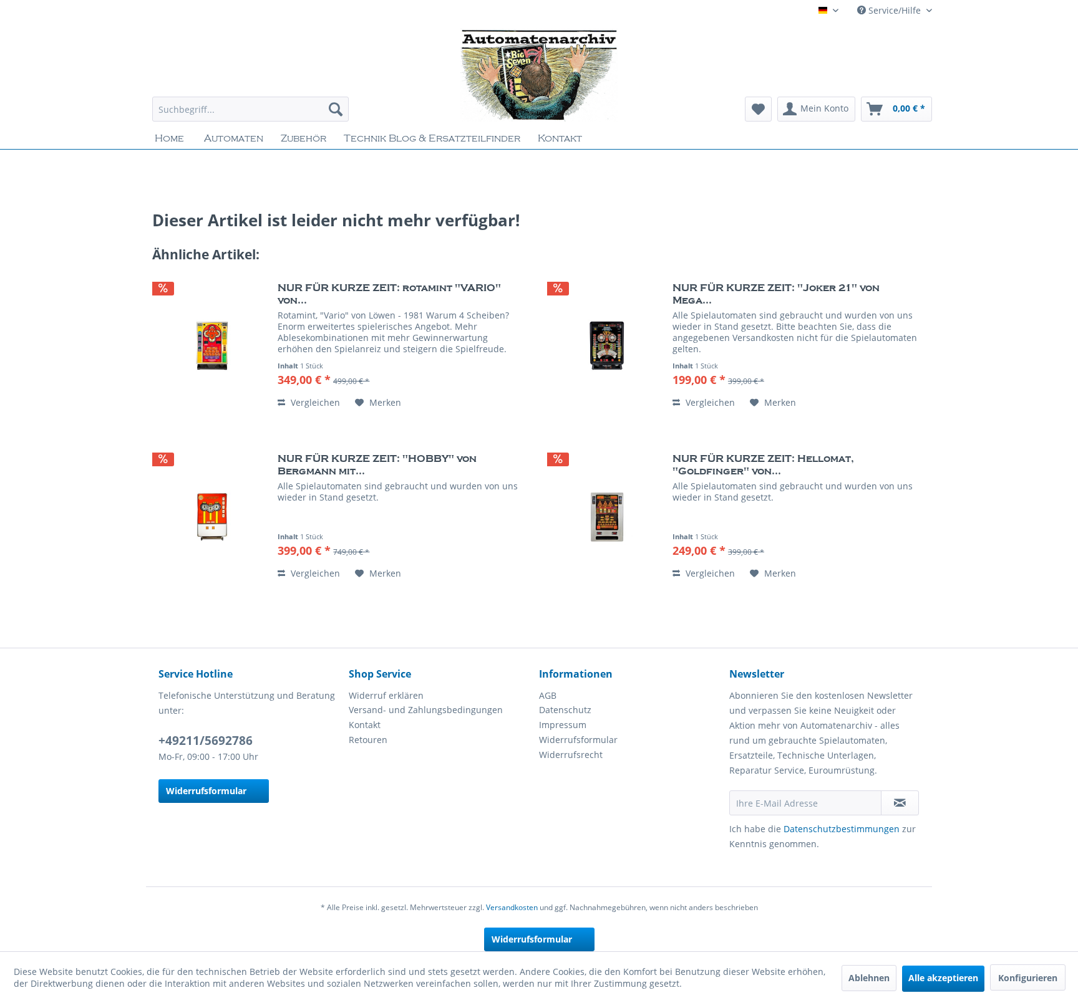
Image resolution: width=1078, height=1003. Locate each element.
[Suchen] (336, 109)
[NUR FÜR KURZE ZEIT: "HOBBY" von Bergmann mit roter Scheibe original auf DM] (212, 517)
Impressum (562, 725)
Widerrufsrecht (571, 755)
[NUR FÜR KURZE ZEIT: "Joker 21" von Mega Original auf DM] (607, 346)
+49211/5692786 (205, 740)
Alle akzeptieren (943, 978)
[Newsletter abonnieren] (900, 802)
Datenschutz (565, 710)
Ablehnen (869, 978)
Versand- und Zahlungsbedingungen (426, 710)
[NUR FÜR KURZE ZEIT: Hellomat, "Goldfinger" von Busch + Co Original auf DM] (607, 517)
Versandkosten (512, 907)
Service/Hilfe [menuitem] (894, 10)
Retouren (368, 740)
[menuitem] (250, 109)
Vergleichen (314, 402)
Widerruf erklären (386, 695)
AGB (547, 695)
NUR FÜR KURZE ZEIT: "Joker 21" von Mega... (776, 294)
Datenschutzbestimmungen (842, 829)
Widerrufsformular (206, 791)
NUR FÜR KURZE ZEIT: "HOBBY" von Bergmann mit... (377, 465)
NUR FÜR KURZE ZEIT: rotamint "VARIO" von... (389, 294)
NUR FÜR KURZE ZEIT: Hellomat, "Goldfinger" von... (763, 465)
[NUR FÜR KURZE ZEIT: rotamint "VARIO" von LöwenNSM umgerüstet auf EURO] (212, 346)
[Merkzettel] (758, 109)
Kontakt (365, 725)
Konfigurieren (1027, 978)
